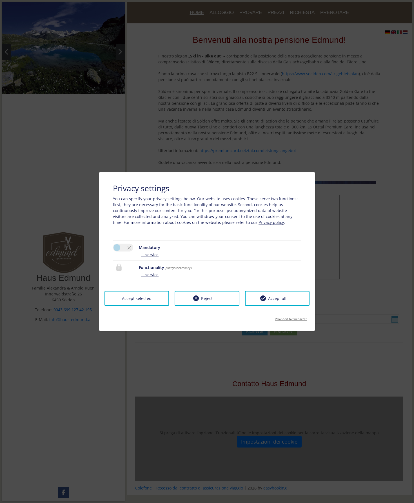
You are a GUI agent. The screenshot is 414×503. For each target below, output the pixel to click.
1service (149, 254)
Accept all (277, 298)
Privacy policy (271, 222)
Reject (207, 298)
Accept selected (137, 298)
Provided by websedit (291, 317)
